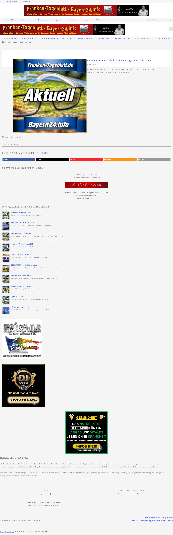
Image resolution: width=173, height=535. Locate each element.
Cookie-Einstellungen (7, 532)
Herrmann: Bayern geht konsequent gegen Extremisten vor (119, 60)
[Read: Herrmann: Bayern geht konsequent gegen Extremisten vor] (49, 96)
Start (146, 518)
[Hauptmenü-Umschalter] (171, 29)
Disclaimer (161, 518)
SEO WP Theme (137, 521)
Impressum (169, 518)
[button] (18, 1)
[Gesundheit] (86, 432)
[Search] (170, 20)
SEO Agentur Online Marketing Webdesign (159, 521)
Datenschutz (153, 518)
